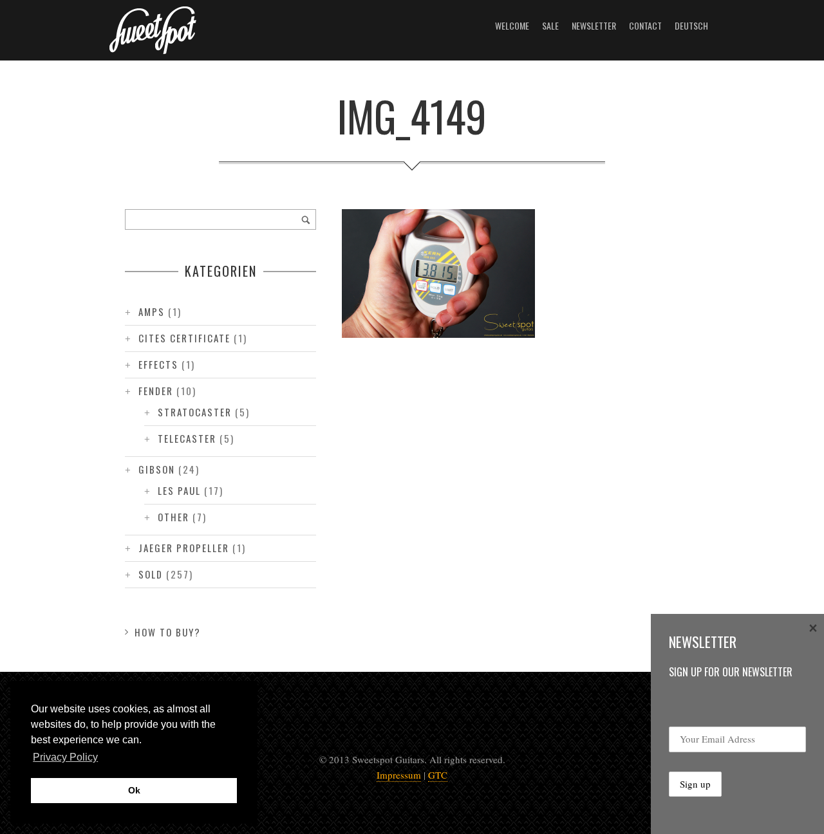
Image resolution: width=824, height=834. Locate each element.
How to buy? (168, 632)
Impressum (399, 774)
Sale (550, 25)
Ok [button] (134, 790)
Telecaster (187, 438)
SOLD (150, 574)
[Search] (305, 219)
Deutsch (691, 25)
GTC (437, 774)
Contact (645, 25)
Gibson (156, 469)
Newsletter (594, 25)
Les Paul (179, 490)
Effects (158, 364)
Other (173, 517)
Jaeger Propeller (183, 548)
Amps (151, 311)
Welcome (512, 25)
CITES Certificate (184, 338)
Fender (155, 391)
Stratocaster (195, 412)
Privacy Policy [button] (65, 757)
